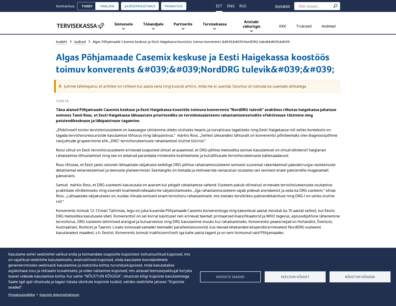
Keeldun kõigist (295, 277)
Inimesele (123, 24)
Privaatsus (173, 6)
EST (219, 5)
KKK (282, 26)
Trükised (303, 26)
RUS (242, 5)
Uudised (80, 41)
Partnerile (183, 24)
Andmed (329, 26)
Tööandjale (153, 24)
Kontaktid (282, 6)
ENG (231, 5)
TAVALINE (107, 6)
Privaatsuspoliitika (21, 294)
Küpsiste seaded (230, 277)
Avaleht (61, 41)
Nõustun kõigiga (360, 277)
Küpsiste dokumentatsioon (59, 294)
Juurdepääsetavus (139, 6)
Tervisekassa (215, 24)
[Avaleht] (80, 26)
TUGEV (87, 6)
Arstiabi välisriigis (251, 24)
